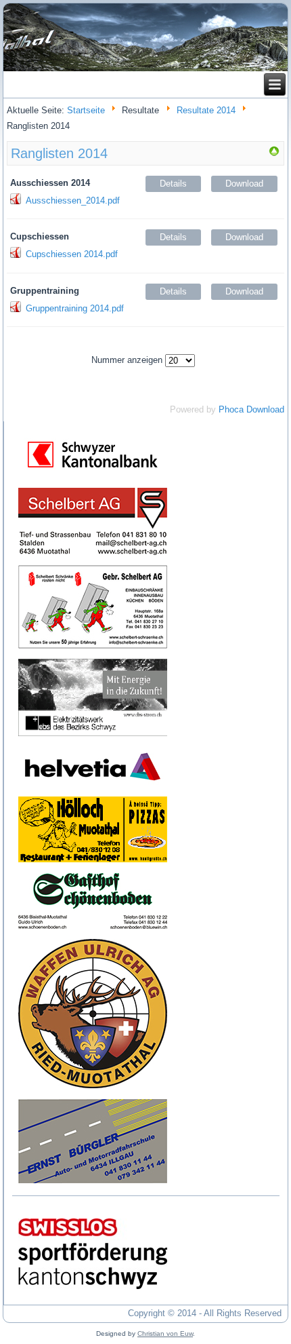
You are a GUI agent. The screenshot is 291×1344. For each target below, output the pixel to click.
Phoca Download (251, 409)
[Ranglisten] (274, 154)
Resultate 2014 (206, 110)
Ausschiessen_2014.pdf (73, 200)
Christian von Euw (165, 1333)
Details (173, 183)
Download (244, 183)
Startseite (86, 110)
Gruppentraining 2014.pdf (75, 308)
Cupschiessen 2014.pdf (72, 254)
